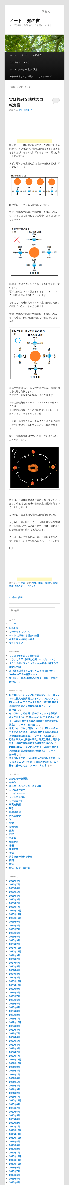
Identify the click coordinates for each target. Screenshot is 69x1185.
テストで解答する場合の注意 (24, 69)
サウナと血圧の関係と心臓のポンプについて (32, 659)
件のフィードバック (25, 585)
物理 (11, 845)
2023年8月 (14, 992)
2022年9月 (14, 1026)
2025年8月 (14, 925)
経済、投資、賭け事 (19, 867)
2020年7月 (14, 1108)
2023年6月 (14, 999)
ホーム (13, 55)
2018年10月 (15, 1163)
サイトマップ (45, 76)
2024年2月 (14, 977)
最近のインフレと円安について (25, 728)
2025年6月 (14, 932)
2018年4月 (14, 1182)
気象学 (12, 838)
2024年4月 (14, 970)
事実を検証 (15, 804)
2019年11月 (15, 1134)
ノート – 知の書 (24, 20)
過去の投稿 (15, 597)
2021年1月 (14, 1096)
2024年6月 (14, 962)
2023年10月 (15, 985)
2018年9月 (14, 1167)
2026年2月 (14, 903)
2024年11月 (15, 951)
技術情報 (13, 826)
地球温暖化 (15, 812)
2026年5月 (14, 891)
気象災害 (13, 841)
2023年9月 (14, 988)
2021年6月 (14, 1078)
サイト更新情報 (17, 797)
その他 (12, 782)
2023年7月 (14, 996)
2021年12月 (15, 1059)
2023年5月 (14, 1003)
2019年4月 (14, 1141)
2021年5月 (14, 1081)
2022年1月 (14, 1055)
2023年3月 (14, 1011)
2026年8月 (14, 880)
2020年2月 (14, 1122)
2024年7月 (14, 959)
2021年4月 (14, 1085)
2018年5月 (14, 1178)
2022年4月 (14, 1044)
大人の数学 (15, 815)
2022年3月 (14, 1048)
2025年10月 (15, 918)
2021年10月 (15, 1063)
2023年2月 (14, 1014)
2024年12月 (15, 947)
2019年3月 (14, 1145)
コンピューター (17, 789)
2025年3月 (14, 940)
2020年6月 (14, 1111)
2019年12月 (15, 1130)
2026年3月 (14, 899)
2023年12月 (15, 981)
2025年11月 (15, 914)
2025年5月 (14, 936)
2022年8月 (14, 1029)
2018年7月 (14, 1171)
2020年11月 (15, 1100)
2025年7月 (14, 929)
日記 (11, 834)
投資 (11, 830)
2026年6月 (14, 888)
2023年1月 (14, 1018)
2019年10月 (15, 1137)
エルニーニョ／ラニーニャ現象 (25, 785)
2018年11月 (15, 1160)
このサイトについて (19, 62)
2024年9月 (14, 955)
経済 (11, 864)
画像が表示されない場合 (21, 76)
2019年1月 (14, 1152)
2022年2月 (14, 1052)
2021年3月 (14, 1089)
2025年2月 (14, 944)
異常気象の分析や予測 (20, 856)
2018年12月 (15, 1156)
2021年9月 (14, 1066)
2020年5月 (14, 1115)
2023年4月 (14, 1007)
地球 (34, 582)
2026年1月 (14, 906)
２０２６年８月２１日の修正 (24, 655)
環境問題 (13, 849)
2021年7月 (14, 1074)
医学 (11, 808)
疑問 (11, 860)
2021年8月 (14, 1070)
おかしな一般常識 (18, 778)
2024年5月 (14, 966)
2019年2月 (14, 1148)
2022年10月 (15, 1022)
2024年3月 (14, 973)
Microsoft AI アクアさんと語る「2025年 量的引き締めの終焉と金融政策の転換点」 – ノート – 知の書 (34, 705)
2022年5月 (14, 1040)
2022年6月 (14, 1037)
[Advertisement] (34, 129)
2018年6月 (14, 1175)
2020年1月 (14, 1126)
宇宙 (23, 582)
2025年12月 (15, 910)
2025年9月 (14, 921)
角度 (11, 585)
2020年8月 (14, 1104)
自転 (55, 582)
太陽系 (48, 582)
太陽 (40, 582)
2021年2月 (14, 1093)
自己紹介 (37, 55)
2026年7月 (14, 884)
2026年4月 (14, 895)
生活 (11, 852)
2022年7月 (14, 1033)
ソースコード (16, 800)
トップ (25, 55)
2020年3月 (14, 1119)
